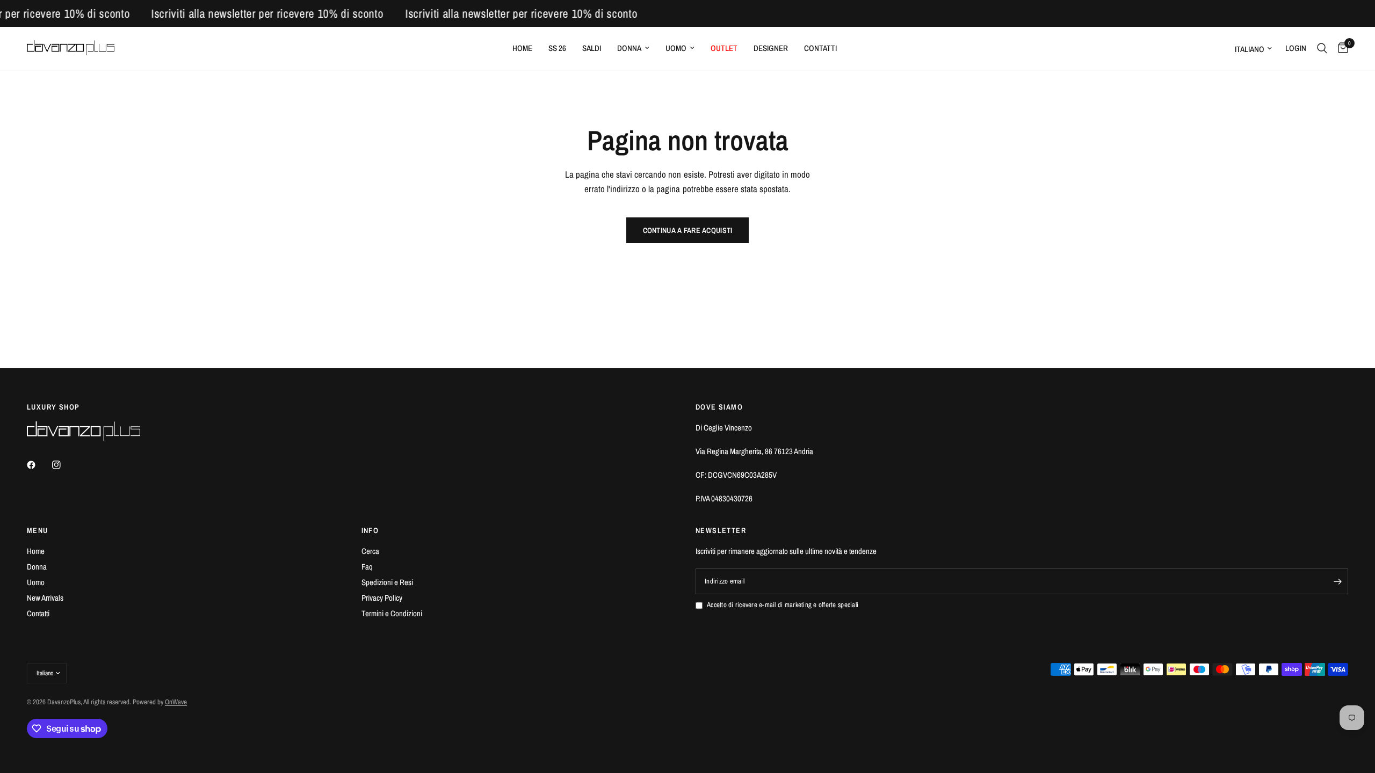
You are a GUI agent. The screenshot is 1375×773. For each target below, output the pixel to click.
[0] (1340, 48)
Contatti (820, 48)
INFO (370, 530)
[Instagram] (64, 465)
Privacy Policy (381, 597)
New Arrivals (45, 597)
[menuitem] (522, 48)
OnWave (176, 701)
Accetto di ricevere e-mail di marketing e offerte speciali (782, 604)
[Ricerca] (1322, 48)
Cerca (370, 551)
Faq (367, 566)
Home (522, 48)
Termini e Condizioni (391, 613)
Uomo (675, 48)
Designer (771, 48)
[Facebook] (38, 465)
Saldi (591, 48)
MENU (37, 530)
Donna (629, 48)
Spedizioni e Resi (387, 582)
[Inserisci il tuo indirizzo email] (1337, 581)
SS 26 (557, 48)
